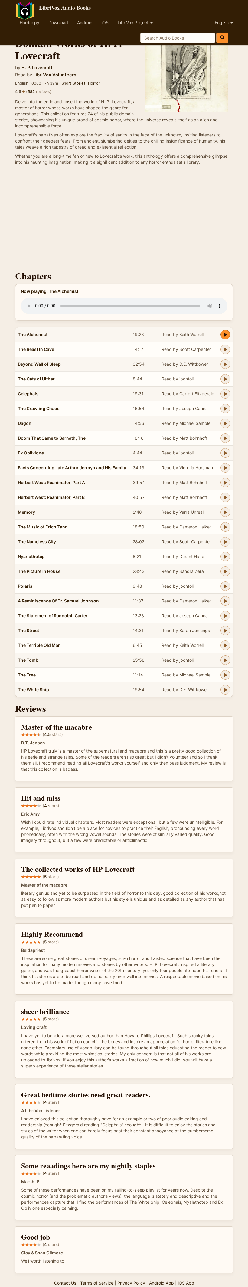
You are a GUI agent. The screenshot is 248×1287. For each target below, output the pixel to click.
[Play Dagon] (225, 423)
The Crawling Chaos (39, 408)
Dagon (24, 423)
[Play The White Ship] (225, 690)
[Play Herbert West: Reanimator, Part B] (225, 497)
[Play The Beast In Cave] (225, 349)
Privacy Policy (131, 1282)
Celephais (28, 393)
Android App (161, 1282)
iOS (105, 22)
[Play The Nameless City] (225, 542)
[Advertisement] (124, 219)
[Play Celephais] (225, 394)
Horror (94, 83)
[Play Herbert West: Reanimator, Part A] (225, 482)
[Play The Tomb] (225, 660)
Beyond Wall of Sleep (39, 364)
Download (58, 22)
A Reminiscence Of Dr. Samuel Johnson (58, 600)
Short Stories (73, 83)
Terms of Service (96, 1282)
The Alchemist (32, 334)
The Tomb (28, 660)
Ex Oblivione (31, 452)
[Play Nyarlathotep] (225, 556)
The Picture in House (39, 571)
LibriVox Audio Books (65, 7)
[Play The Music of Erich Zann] (225, 527)
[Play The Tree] (225, 675)
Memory (26, 512)
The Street (28, 630)
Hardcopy (29, 22)
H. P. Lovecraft (37, 67)
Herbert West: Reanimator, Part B (51, 497)
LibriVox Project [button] (134, 22)
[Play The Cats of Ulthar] (225, 379)
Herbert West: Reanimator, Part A (51, 482)
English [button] (222, 22)
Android (85, 22)
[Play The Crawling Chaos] (225, 408)
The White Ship (33, 689)
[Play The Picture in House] (225, 571)
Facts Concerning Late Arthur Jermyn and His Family (72, 467)
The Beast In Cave (36, 349)
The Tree (27, 674)
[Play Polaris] (225, 586)
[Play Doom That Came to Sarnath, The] (225, 438)
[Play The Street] (225, 630)
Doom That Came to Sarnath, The (52, 438)
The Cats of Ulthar (36, 378)
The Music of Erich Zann (43, 526)
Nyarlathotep (31, 556)
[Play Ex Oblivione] (225, 453)
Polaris (25, 586)
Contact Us (65, 1282)
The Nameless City (37, 541)
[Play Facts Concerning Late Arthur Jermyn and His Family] (225, 468)
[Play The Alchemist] (225, 334)
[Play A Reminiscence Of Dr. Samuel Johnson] (225, 601)
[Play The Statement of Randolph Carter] (225, 616)
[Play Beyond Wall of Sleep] (225, 364)
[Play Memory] (225, 512)
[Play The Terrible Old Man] (225, 645)
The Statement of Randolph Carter (53, 615)
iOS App (186, 1282)
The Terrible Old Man (39, 645)
